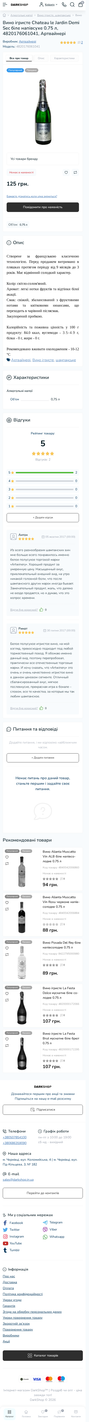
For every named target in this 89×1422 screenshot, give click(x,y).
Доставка (10, 1282)
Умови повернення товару (22, 1318)
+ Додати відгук (43, 517)
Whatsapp (57, 1237)
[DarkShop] (43, 1087)
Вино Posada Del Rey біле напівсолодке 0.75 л (62, 945)
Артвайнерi (27, 41)
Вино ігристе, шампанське (54, 15)
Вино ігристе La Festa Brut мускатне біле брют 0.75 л (61, 1038)
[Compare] (7, 863)
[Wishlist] (7, 857)
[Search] (72, 4)
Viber (53, 1229)
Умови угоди (12, 1300)
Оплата (8, 1288)
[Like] (41, 609)
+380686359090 (14, 1143)
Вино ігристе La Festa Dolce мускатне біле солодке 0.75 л (60, 993)
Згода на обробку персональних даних (32, 1312)
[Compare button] (75, 172)
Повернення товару (18, 1329)
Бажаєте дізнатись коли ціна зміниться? (32, 196)
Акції (6, 1341)
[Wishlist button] (66, 172)
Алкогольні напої (21, 15)
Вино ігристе (43, 360)
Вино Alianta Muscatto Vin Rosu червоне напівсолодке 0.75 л (61, 902)
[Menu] (5, 4)
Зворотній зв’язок (16, 1323)
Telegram (56, 1222)
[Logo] (19, 4)
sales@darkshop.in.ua (18, 1179)
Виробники (11, 1335)
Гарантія (9, 1306)
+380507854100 (14, 1137)
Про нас (9, 1276)
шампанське (66, 360)
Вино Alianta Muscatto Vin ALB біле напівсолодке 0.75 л (59, 856)
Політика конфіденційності (23, 1294)
